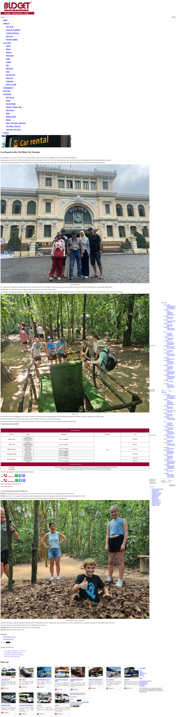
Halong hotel (170, 366)
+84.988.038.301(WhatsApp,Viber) (8, 15)
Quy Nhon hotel (170, 354)
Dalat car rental (155, 501)
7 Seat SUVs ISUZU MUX (95, 679)
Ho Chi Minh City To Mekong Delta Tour (14, 652)
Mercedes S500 (5, 705)
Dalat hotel (169, 322)
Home (140, 670)
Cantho (166, 336)
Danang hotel (170, 317)
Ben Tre (166, 380)
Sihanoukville (170, 378)
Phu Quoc (166, 345)
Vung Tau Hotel (170, 343)
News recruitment (143, 682)
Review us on (83, 702)
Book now (6, 688)
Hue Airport (169, 333)
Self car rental (155, 491)
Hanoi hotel (169, 313)
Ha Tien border (170, 362)
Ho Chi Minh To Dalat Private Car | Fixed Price (15, 650)
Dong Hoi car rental (156, 493)
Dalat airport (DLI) (171, 321)
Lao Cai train (170, 350)
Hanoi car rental (155, 505)
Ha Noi (166, 309)
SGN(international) (171, 306)
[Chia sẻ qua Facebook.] (1, 642)
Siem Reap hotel (170, 377)
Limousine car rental (156, 492)
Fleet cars (141, 674)
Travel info (141, 675)
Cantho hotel (170, 339)
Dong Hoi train (170, 373)
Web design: (72, 704)
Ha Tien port (170, 363)
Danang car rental (156, 503)
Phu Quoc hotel (170, 346)
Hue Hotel (169, 334)
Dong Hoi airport (171, 372)
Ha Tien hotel (170, 361)
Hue (165, 332)
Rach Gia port (170, 384)
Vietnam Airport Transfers (157, 489)
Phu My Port (155, 497)
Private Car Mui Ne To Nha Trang (12, 656)
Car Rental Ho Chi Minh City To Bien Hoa (14, 654)
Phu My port (170, 341)
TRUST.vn (78, 704)
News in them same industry (145, 681)
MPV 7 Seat (22, 679)
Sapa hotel (169, 351)
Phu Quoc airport (171, 348)
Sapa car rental (155, 498)
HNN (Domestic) (171, 314)
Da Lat (165, 319)
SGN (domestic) (170, 307)
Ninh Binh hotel (170, 359)
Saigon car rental (155, 490)
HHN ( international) (170, 312)
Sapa (165, 349)
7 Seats (39, 705)
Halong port (169, 368)
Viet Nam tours (142, 673)
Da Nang (166, 316)
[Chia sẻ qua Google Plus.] (3, 642)
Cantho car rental (156, 495)
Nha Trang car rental (156, 502)
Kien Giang (166, 360)
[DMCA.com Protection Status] (74, 706)
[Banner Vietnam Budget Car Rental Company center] (36, 147)
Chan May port (170, 335)
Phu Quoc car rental (156, 500)
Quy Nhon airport (171, 355)
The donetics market (143, 683)
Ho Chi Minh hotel (171, 308)
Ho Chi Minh (167, 305)
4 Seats (57, 705)
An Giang (166, 383)
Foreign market (142, 684)
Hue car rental (155, 496)
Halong (166, 365)
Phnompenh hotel (171, 376)
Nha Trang (166, 327)
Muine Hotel (170, 324)
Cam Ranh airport (171, 329)
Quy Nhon (166, 352)
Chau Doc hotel (170, 387)
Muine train (169, 325)
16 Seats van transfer (26, 705)
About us (141, 672)
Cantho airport (170, 338)
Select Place (164, 302)
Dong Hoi (166, 370)
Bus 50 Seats (110, 679)
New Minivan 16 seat (43, 679)
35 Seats (126, 679)
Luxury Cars (5, 679)
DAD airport (170, 318)
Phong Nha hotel (170, 371)
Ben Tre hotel (170, 381)
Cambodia (166, 375)
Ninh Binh (166, 357)
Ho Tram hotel (170, 344)
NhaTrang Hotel (170, 328)
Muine (165, 323)
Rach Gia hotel (170, 386)
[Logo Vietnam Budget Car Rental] (17, 14)
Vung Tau (166, 340)
